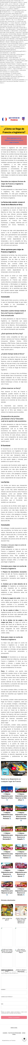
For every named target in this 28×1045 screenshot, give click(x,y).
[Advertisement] (14, 98)
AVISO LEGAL (14, 1027)
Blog (2, 126)
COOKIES (5, 1033)
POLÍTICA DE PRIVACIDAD (14, 1033)
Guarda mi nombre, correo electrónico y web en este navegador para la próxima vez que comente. (14, 1013)
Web (2, 1003)
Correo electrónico (7, 996)
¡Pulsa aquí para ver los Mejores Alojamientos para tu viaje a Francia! (14, 140)
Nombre (3, 989)
